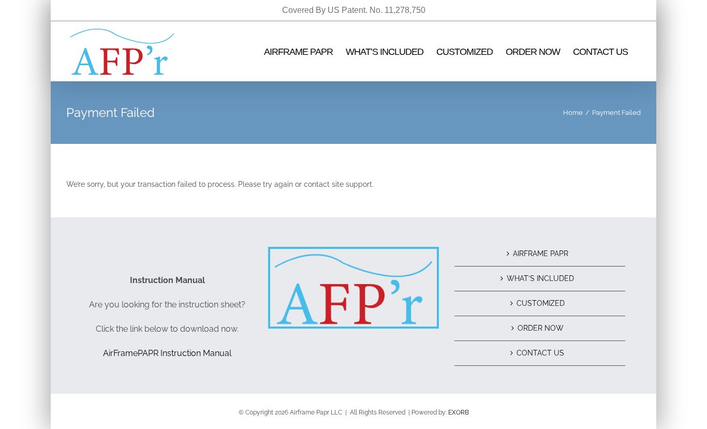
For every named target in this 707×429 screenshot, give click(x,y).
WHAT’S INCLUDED (540, 278)
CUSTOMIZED (541, 303)
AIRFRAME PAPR (540, 253)
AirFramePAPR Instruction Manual (167, 353)
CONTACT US (540, 353)
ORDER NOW (541, 328)
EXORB (458, 412)
